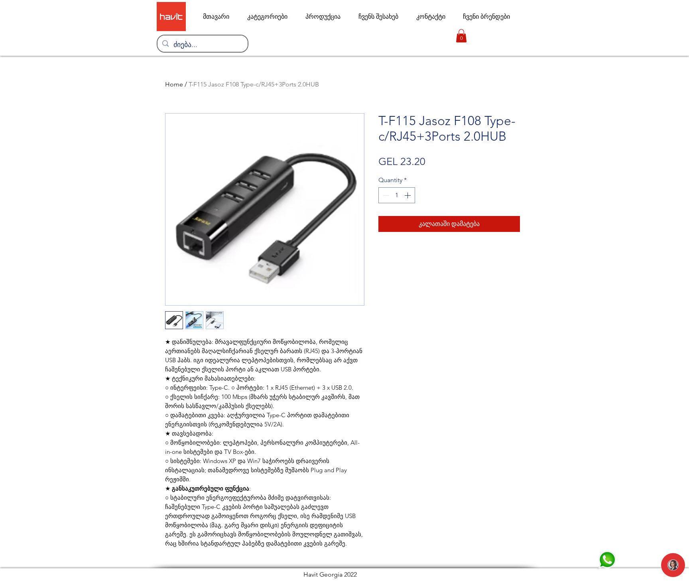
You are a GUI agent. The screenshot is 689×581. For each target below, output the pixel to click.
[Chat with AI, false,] (673, 565)
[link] (461, 35)
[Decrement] (385, 195)
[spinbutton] (397, 195)
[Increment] (408, 195)
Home (174, 84)
